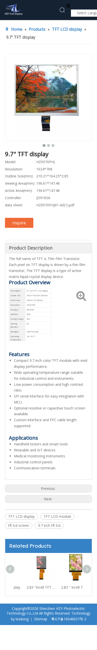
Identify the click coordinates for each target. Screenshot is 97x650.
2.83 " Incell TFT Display (66, 587)
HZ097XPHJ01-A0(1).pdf (55, 205)
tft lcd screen (18, 525)
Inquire (19, 223)
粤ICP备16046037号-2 (68, 619)
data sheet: (14, 205)
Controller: (13, 197)
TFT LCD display (21, 516)
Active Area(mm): (19, 190)
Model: (10, 161)
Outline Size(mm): (19, 176)
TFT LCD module (57, 516)
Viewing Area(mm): (20, 183)
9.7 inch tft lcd (49, 525)
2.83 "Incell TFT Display (32, 587)
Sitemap (40, 619)
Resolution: (14, 169)
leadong (22, 619)
